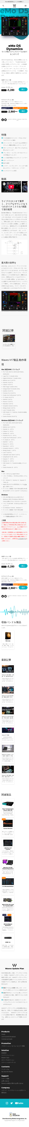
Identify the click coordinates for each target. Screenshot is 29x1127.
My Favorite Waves (7, 1072)
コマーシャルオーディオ (8, 1062)
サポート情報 (5, 1078)
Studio (3, 1034)
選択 (23, 111)
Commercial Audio (6, 1039)
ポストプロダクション (7, 1060)
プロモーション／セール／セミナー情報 (13, 1046)
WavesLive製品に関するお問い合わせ (12, 1083)
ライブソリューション (7, 1055)
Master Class (5, 1058)
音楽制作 (4, 1053)
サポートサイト (10, 516)
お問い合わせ (5, 1081)
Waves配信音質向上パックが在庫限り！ (14, 1)
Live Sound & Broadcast (8, 1037)
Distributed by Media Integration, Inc (14, 1118)
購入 (23, 89)
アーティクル (5, 1069)
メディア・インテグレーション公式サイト (13, 1090)
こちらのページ (22, 538)
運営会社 (4, 1092)
